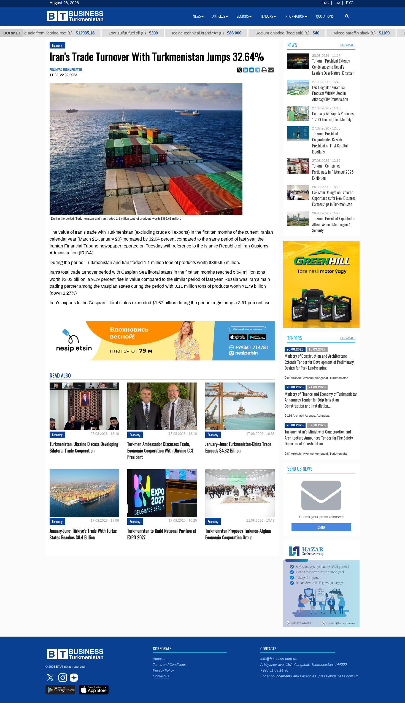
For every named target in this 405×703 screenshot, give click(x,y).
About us (159, 659)
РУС (349, 3)
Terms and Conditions (169, 665)
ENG (325, 3)
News (292, 45)
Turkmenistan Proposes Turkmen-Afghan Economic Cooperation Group (238, 534)
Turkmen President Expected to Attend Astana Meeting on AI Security (333, 224)
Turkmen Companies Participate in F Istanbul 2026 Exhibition (332, 172)
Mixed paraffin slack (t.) (339, 33)
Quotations (325, 16)
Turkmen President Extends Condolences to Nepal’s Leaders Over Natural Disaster (332, 67)
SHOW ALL (347, 45)
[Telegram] (257, 70)
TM (337, 3)
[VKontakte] (251, 70)
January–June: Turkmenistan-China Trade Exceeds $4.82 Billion (238, 447)
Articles (218, 16)
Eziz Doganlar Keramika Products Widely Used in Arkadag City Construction (330, 93)
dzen (73, 677)
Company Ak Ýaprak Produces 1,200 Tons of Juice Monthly (332, 116)
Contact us (161, 676)
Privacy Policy (163, 670)
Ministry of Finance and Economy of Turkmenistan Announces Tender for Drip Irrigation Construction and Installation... (321, 400)
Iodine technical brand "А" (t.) (184, 33)
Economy (57, 45)
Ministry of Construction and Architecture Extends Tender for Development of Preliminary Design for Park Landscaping (319, 362)
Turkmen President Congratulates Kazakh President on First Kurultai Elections (330, 142)
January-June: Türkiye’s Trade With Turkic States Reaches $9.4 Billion (83, 534)
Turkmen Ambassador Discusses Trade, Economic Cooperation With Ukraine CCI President (160, 450)
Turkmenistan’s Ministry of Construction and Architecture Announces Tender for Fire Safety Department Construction (319, 437)
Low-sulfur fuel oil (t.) (111, 33)
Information (294, 16)
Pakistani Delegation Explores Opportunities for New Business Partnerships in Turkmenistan (333, 198)
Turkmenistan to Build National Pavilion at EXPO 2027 (161, 534)
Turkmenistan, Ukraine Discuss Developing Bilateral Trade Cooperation (84, 447)
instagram (62, 677)
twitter (50, 677)
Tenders (294, 338)
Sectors (243, 16)
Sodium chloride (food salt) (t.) (265, 33)
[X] (239, 70)
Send (321, 527)
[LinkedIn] (245, 70)
